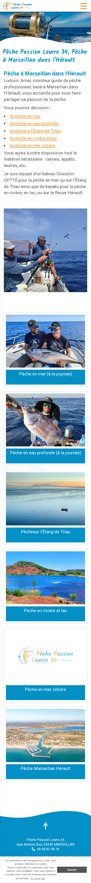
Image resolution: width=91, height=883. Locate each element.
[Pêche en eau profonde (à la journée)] (45, 419)
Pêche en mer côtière (45, 689)
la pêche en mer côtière (32, 145)
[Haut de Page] (45, 826)
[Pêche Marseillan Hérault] (45, 735)
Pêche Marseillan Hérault (45, 768)
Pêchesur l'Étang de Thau (45, 531)
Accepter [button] (72, 869)
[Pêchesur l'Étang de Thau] (45, 498)
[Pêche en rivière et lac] (45, 577)
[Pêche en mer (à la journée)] (45, 341)
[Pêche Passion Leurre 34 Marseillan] (18, 6)
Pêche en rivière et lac (45, 610)
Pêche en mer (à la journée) (45, 373)
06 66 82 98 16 (48, 849)
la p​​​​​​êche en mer (25, 116)
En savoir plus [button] (38, 878)
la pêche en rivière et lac (33, 138)
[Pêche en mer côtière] (45, 656)
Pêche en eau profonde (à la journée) (45, 452)
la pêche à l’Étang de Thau (35, 130)
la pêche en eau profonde (34, 123)
